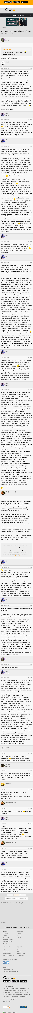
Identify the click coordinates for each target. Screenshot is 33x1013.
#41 (31, 45)
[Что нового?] (27, 15)
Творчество (20, 955)
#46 (31, 262)
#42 (31, 68)
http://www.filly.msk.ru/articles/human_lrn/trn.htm (16, 530)
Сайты (19, 937)
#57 (31, 808)
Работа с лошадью (22, 948)
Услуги (5, 948)
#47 (31, 357)
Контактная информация (10, 971)
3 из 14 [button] (16, 895)
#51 (31, 605)
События (19, 952)
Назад (10, 895)
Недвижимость (7, 953)
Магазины (20, 935)
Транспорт (6, 952)
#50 (31, 567)
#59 (31, 848)
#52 (31, 664)
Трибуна (19, 950)
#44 (31, 146)
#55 (31, 770)
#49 (31, 498)
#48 (31, 389)
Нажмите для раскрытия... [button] (16, 555)
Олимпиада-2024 (8, 939)
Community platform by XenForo (16, 927)
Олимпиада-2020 (8, 941)
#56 (31, 789)
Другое (5, 943)
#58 (31, 823)
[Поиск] (31, 15)
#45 (31, 241)
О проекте (6, 967)
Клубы (19, 933)
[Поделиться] (29, 45)
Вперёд (22, 895)
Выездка (5, 933)
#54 (31, 753)
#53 (31, 677)
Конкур (5, 935)
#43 (31, 119)
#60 (31, 869)
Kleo (3, 33)
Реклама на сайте (8, 969)
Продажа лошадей (8, 955)
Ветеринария (21, 953)
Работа (5, 950)
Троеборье (6, 937)
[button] (2, 15)
